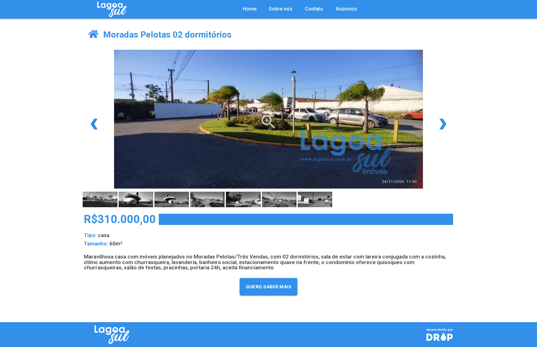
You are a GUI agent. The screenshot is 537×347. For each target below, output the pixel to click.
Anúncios (346, 9)
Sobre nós (280, 9)
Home (249, 9)
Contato (314, 9)
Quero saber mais (268, 286)
